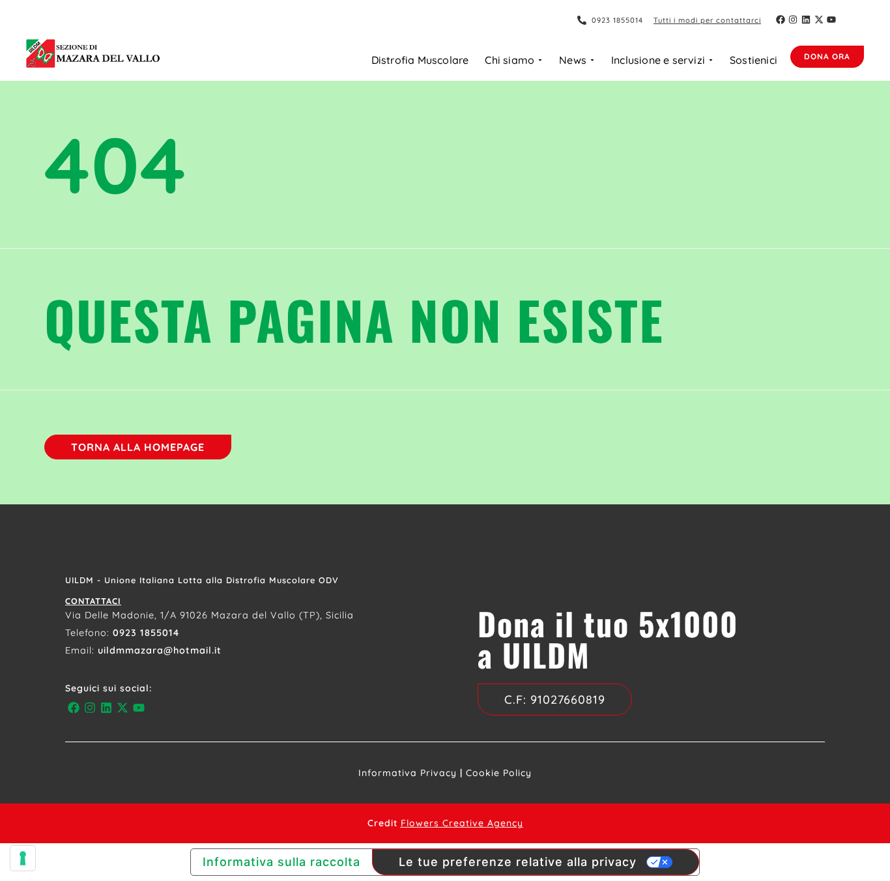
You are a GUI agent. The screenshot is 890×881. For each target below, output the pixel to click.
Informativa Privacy (407, 773)
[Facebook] (780, 19)
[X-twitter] (818, 19)
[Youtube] (831, 19)
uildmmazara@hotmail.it (160, 650)
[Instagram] (793, 19)
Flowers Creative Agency (462, 823)
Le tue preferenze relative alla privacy (518, 862)
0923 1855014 (146, 633)
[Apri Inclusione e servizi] (710, 60)
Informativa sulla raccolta (281, 862)
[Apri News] (592, 60)
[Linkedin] (805, 19)
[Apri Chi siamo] (540, 60)
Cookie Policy (499, 773)
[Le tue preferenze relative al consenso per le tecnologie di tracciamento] (22, 858)
